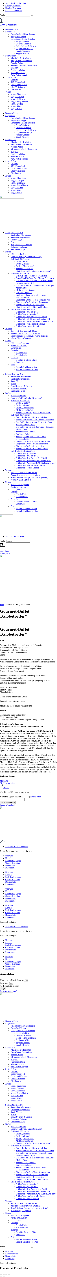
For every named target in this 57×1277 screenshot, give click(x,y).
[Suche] (32, 15)
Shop (2, 604)
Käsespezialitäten (18, 72)
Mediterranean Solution (26, 290)
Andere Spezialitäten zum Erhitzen (25, 333)
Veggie (8, 92)
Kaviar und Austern (19, 345)
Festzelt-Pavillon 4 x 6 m (26, 367)
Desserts (14, 80)
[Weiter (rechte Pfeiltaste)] (4, 1276)
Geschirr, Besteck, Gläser (26, 360)
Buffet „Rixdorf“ (23, 261)
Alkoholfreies (21, 353)
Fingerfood (10, 32)
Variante (4, 797)
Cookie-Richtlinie (12, 863)
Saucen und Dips (18, 249)
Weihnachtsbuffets (18, 254)
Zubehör (14, 357)
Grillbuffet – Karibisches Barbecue (30, 324)
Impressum (9, 868)
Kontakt (8, 858)
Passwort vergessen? (8, 991)
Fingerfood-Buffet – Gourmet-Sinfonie (32, 307)
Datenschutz (10, 865)
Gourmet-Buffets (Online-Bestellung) (26, 256)
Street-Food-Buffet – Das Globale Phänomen (35, 278)
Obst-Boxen (16, 89)
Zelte (13, 365)
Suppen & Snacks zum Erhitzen (24, 331)
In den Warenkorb (8, 802)
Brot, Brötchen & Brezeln (21, 244)
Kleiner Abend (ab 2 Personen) (24, 65)
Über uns (9, 856)
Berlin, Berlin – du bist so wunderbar (31, 276)
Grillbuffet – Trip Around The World (31, 316)
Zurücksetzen (35, 797)
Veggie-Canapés (23, 51)
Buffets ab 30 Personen (20, 273)
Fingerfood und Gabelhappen (23, 34)
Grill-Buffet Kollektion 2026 (23, 309)
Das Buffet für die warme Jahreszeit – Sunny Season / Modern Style (34, 281)
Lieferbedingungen (13, 860)
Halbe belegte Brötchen (26, 46)
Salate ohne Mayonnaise (21, 235)
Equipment (20, 362)
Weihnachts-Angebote (20, 343)
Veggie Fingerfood (18, 94)
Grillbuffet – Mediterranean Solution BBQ (33, 319)
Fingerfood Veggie (18, 36)
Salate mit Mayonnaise (20, 237)
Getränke (14, 350)
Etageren (14, 68)
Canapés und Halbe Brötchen (23, 39)
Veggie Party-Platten (19, 101)
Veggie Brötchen (18, 99)
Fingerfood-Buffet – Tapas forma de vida (33, 300)
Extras (8, 341)
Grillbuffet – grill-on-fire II (27, 314)
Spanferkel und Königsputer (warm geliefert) (29, 336)
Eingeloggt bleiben (11, 986)
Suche (2, 15)
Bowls (13, 242)
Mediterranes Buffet (24, 268)
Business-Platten (12, 29)
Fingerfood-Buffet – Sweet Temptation (32, 302)
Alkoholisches (22, 355)
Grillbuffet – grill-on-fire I (27, 312)
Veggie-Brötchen (23, 53)
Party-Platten (10, 56)
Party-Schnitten (22, 41)
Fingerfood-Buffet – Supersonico (30, 304)
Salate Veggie (16, 240)
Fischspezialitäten (18, 70)
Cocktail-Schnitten (23, 44)
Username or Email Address (11, 980)
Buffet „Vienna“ (23, 264)
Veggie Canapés (17, 96)
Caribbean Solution (24, 292)
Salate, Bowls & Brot (14, 232)
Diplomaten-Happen (24, 48)
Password (4, 983)
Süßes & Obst (11, 77)
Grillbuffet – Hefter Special (27, 326)
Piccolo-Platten (17, 63)
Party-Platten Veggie (19, 75)
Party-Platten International (21, 60)
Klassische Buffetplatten (21, 58)
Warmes (8, 328)
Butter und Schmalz (19, 247)
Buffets (8, 252)
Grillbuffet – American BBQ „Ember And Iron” (36, 321)
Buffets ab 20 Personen (20, 259)
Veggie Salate (16, 108)
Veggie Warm (16, 106)
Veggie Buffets (17, 104)
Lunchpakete (16, 348)
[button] (7, 805)
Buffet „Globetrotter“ (25, 266)
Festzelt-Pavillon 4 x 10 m (27, 369)
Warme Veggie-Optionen (21, 338)
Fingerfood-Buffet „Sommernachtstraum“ (33, 271)
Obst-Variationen (18, 87)
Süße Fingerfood (18, 82)
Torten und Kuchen (19, 84)
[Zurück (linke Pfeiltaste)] (1, 1276)
